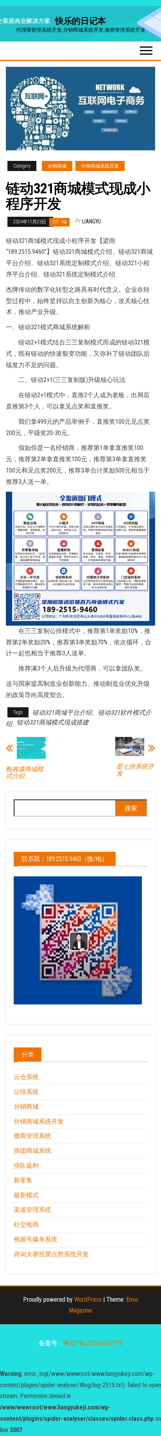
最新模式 (26, 1195)
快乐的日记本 (80, 21)
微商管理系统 (32, 1136)
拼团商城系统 (32, 1150)
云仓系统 (26, 1077)
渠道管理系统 (32, 1209)
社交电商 (26, 1224)
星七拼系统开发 (135, 770)
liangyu (91, 221)
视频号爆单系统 (35, 1239)
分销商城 (57, 166)
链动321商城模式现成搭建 (53, 722)
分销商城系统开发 (100, 166)
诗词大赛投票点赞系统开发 (51, 1254)
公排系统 (26, 1091)
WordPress (88, 1299)
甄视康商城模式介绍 (24, 773)
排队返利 (26, 1165)
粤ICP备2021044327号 (93, 1343)
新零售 (23, 1180)
